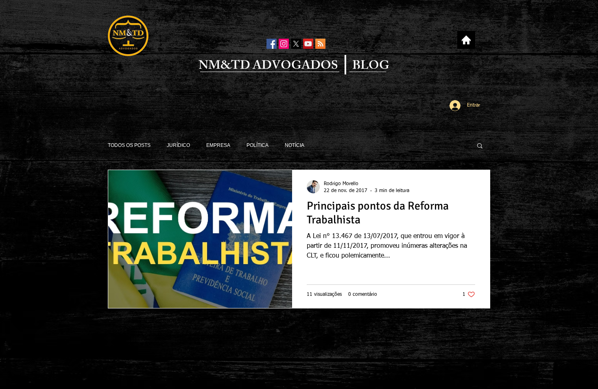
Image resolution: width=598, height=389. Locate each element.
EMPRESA (218, 145)
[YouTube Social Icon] (308, 44)
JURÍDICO (178, 145)
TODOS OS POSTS (129, 145)
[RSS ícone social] (320, 44)
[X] (296, 44)
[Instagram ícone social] (284, 44)
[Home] (466, 40)
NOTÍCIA (294, 145)
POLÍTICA (257, 145)
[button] (480, 146)
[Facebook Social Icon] (271, 44)
